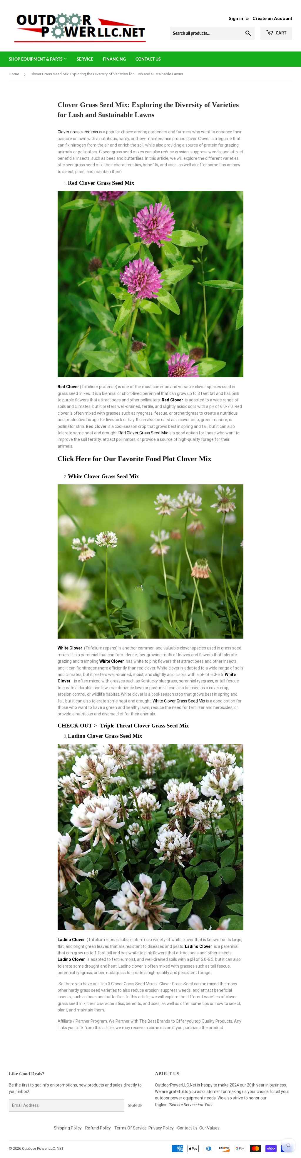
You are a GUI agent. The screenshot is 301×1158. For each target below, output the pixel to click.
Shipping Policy (68, 1128)
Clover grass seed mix (78, 131)
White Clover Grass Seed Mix (103, 476)
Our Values (209, 1128)
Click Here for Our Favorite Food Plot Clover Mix (135, 459)
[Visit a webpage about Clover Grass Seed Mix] (151, 928)
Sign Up (135, 1105)
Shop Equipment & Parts (36, 59)
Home (14, 74)
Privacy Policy (161, 1128)
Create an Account (272, 18)
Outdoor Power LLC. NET (42, 1148)
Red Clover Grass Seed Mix (101, 183)
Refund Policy (98, 1128)
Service (85, 59)
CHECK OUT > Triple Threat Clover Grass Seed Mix (124, 725)
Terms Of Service (130, 1128)
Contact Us (148, 59)
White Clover (70, 648)
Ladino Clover (72, 939)
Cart (280, 32)
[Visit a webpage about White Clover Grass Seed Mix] (72, 681)
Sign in (236, 18)
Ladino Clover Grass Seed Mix (105, 736)
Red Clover (173, 400)
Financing (114, 59)
